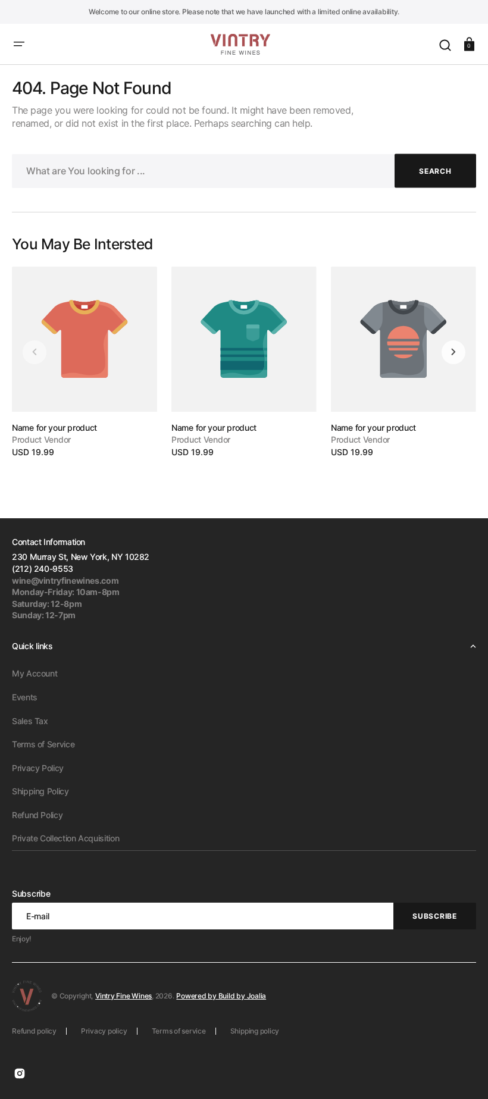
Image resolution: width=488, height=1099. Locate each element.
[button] (19, 44)
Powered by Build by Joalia (221, 995)
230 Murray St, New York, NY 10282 (80, 557)
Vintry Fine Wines (123, 995)
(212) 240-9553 (42, 568)
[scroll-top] (462, 1073)
